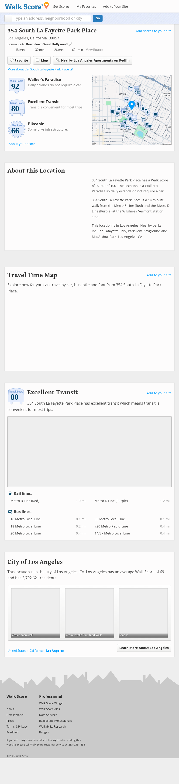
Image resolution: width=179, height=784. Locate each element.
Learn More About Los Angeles (144, 648)
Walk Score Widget (51, 703)
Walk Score (17, 696)
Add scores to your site (154, 31)
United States (16, 650)
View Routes (94, 50)
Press (10, 720)
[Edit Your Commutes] (70, 43)
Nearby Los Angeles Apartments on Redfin (95, 60)
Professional (50, 696)
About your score (22, 144)
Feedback (13, 732)
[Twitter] (9, 703)
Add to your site (159, 275)
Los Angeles (17, 38)
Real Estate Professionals (55, 720)
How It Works (15, 715)
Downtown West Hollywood (47, 44)
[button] (8, 18)
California (36, 650)
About (10, 709)
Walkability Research (52, 726)
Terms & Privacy (17, 726)
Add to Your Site (115, 7)
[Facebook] (16, 703)
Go (98, 18)
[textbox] (51, 18)
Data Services (48, 715)
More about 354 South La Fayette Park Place (38, 69)
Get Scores (61, 7)
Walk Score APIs (49, 709)
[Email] (23, 703)
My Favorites (86, 7)
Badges (44, 732)
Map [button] (44, 60)
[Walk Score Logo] (27, 6)
